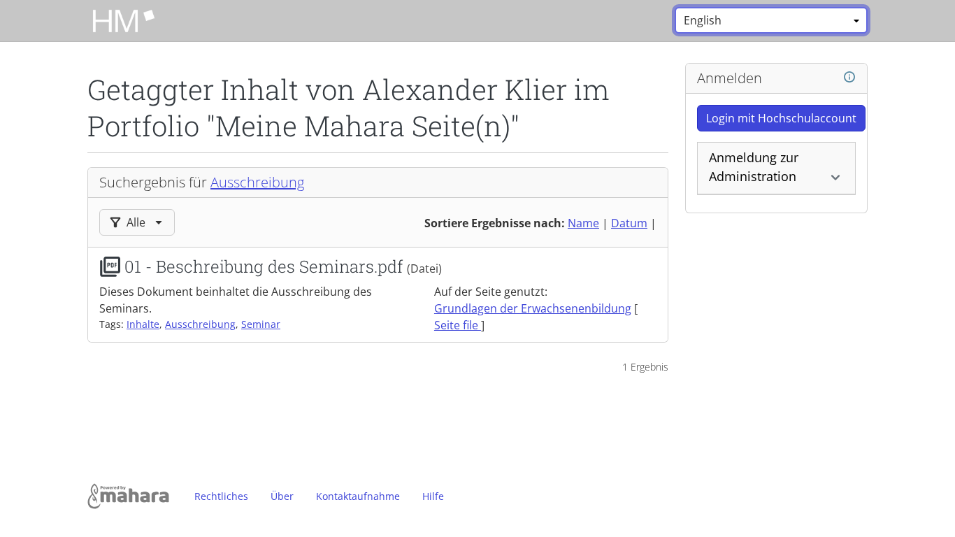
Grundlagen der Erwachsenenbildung (532, 308)
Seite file (457, 325)
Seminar (260, 324)
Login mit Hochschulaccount (781, 118)
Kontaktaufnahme (358, 496)
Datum (629, 223)
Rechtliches (221, 496)
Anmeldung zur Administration (753, 167)
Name (583, 223)
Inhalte (143, 324)
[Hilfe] (849, 77)
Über (282, 496)
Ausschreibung (257, 182)
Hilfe (433, 496)
